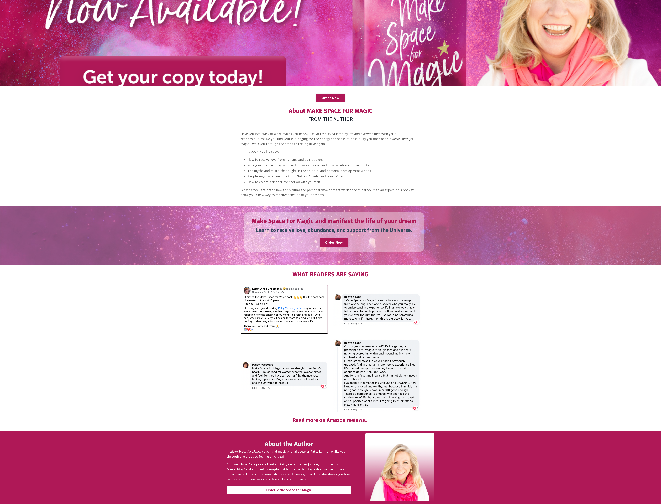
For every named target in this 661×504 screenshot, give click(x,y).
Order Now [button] (330, 98)
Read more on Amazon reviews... (331, 420)
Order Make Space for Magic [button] (289, 490)
